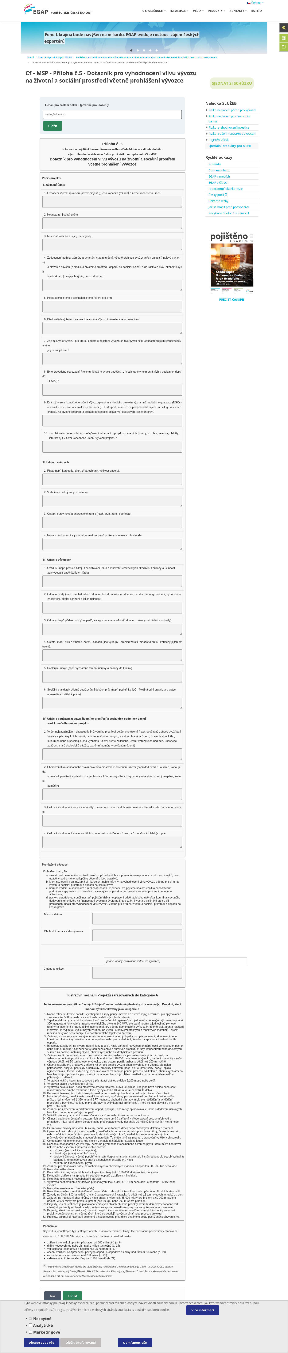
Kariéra (256, 11)
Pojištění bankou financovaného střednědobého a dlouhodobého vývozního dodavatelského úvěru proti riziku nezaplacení (146, 57)
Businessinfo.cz (219, 170)
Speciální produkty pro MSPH (55, 57)
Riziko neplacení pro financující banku (229, 118)
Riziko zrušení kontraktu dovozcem (232, 134)
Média (197, 11)
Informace (178, 11)
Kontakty (237, 11)
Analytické (43, 1325)
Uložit (52, 126)
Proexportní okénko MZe (226, 189)
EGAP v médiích (219, 176)
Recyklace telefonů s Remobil (229, 213)
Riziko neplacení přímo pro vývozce (233, 110)
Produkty (215, 11)
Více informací (202, 1310)
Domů (30, 57)
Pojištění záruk (219, 140)
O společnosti (152, 11)
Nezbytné (41, 1318)
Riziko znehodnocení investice (229, 127)
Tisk (52, 1296)
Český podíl (217, 195)
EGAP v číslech (218, 182)
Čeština (256, 3)
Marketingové (46, 1332)
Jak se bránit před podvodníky (229, 207)
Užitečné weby (218, 201)
